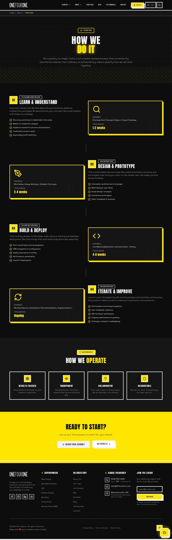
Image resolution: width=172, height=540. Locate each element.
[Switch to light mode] (160, 5)
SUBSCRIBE (149, 497)
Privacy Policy (88, 528)
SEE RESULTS (102, 444)
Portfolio (77, 497)
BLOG (99, 5)
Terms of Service (101, 528)
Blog (75, 502)
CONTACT (123, 5)
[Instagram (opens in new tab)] (18, 496)
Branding (45, 497)
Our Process (78, 488)
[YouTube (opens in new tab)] (31, 496)
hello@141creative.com (121, 486)
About (20, 13)
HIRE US (138, 5)
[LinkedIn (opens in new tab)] (25, 496)
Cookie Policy (115, 528)
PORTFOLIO (89, 5)
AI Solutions (46, 502)
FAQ (74, 493)
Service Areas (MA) (49, 506)
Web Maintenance (49, 484)
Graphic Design (47, 493)
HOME (11, 13)
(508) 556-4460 (118, 479)
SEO (43, 488)
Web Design (46, 479)
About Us (77, 479)
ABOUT (77, 5)
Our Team (77, 484)
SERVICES (65, 5)
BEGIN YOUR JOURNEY (75, 444)
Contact (76, 511)
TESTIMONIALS (111, 5)
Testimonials (78, 506)
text (117, 481)
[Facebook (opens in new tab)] (11, 496)
